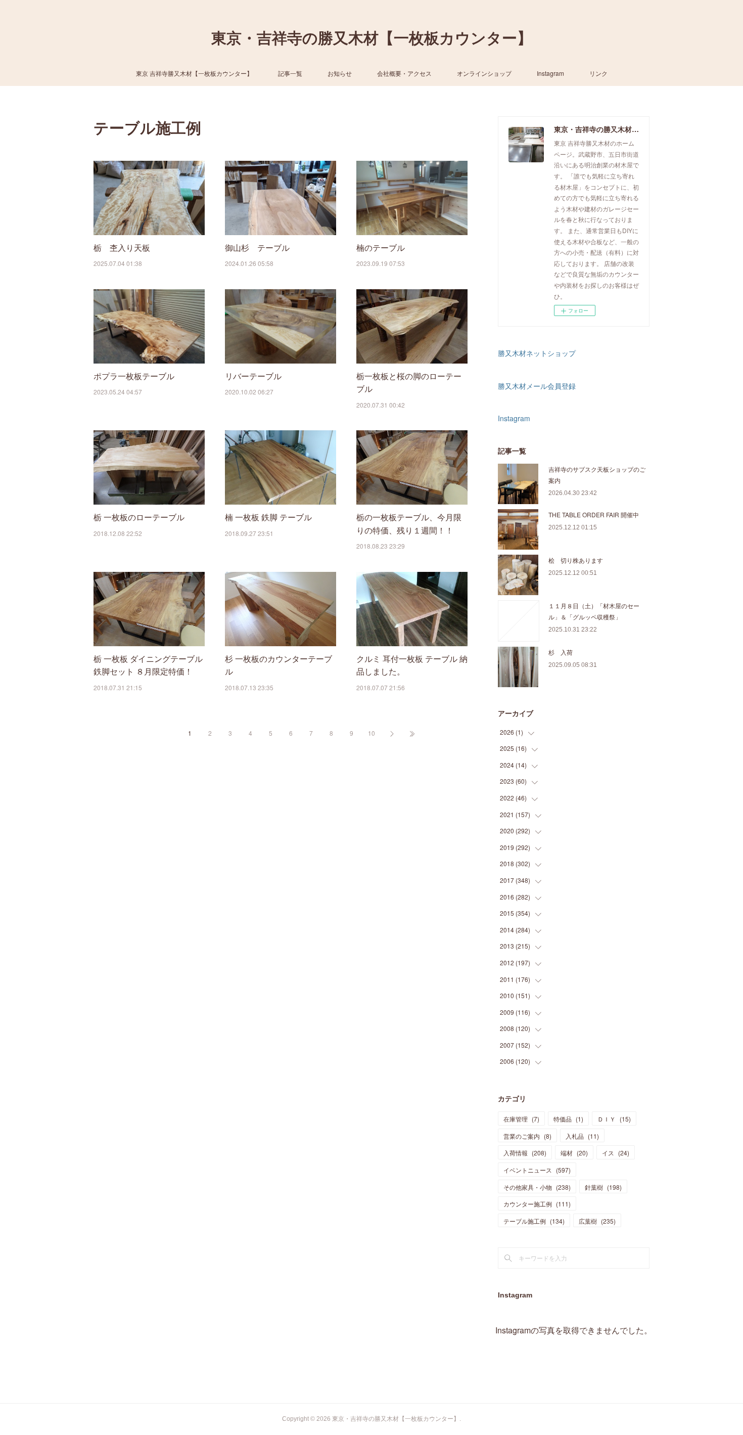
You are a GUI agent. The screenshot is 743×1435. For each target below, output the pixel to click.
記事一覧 (290, 73)
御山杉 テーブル (257, 247)
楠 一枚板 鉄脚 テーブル (268, 517)
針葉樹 (603, 1187)
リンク (598, 73)
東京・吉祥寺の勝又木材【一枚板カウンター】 (371, 38)
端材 (574, 1152)
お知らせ (340, 73)
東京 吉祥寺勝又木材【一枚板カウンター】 (194, 73)
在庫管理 (521, 1118)
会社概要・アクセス (404, 73)
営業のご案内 (527, 1136)
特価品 (568, 1118)
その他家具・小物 (537, 1187)
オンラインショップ (484, 73)
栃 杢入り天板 (122, 247)
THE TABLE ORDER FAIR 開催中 (593, 514)
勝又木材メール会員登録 (537, 386)
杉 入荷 (560, 652)
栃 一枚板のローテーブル (139, 517)
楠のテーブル (380, 247)
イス (615, 1152)
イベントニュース (537, 1169)
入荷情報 (524, 1152)
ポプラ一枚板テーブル (134, 376)
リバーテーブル (253, 376)
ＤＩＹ (614, 1118)
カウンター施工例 (537, 1203)
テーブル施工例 (534, 1221)
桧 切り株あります (575, 560)
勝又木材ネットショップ (537, 353)
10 (371, 733)
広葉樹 (597, 1221)
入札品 (582, 1136)
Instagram (550, 73)
